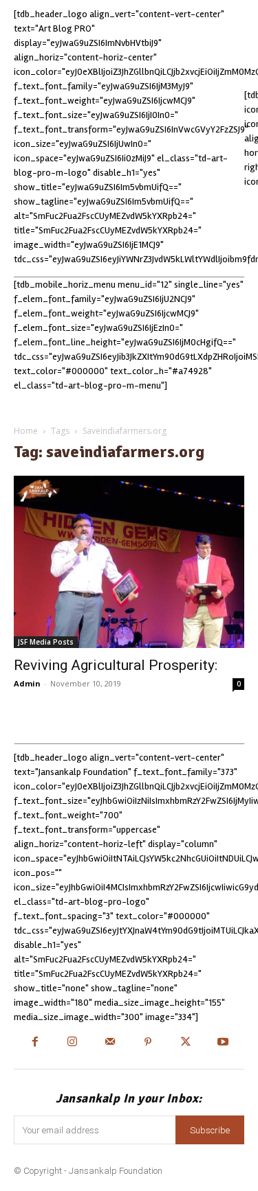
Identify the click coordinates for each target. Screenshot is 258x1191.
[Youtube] (223, 1043)
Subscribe (210, 1130)
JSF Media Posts (46, 642)
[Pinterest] (148, 1043)
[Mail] (110, 1043)
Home (26, 431)
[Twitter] (185, 1043)
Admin (27, 683)
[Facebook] (34, 1043)
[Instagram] (72, 1043)
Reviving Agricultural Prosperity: (115, 665)
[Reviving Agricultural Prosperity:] (129, 562)
